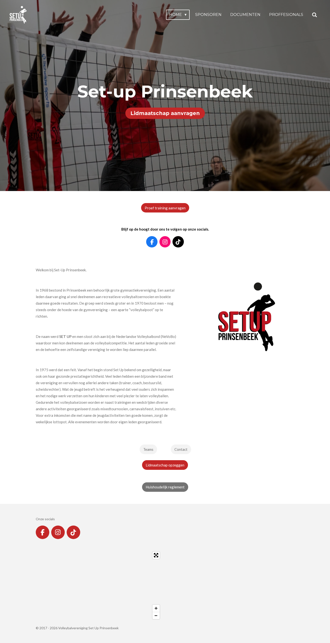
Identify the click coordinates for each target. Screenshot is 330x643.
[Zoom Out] (156, 615)
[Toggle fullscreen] (156, 555)
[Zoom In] (156, 608)
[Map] (99, 585)
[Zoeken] (314, 15)
